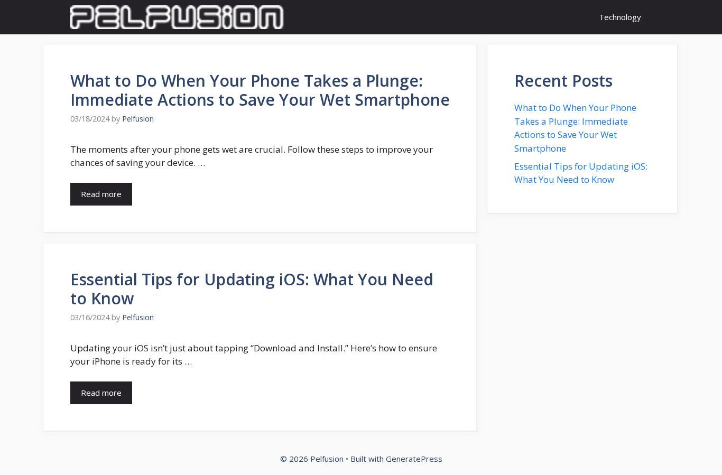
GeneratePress (414, 458)
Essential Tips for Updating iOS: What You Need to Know (251, 288)
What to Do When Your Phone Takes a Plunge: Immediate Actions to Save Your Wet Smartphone (260, 90)
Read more (101, 194)
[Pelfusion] (177, 17)
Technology (620, 17)
